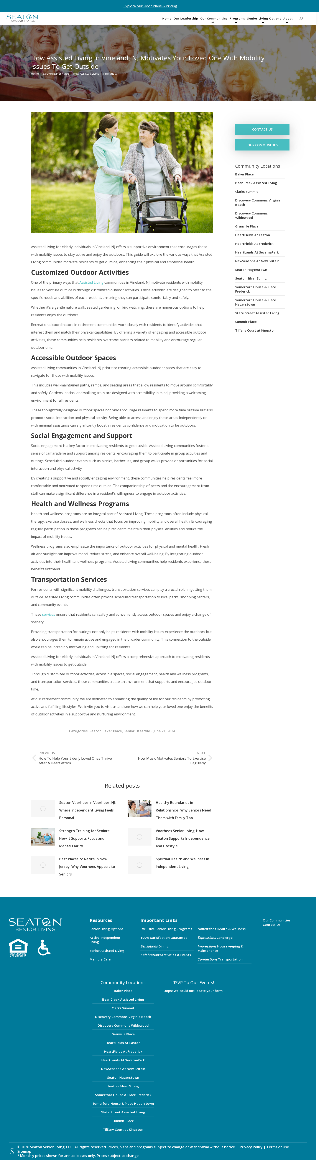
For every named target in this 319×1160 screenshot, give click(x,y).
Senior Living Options (106, 929)
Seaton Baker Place (105, 731)
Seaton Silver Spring (251, 278)
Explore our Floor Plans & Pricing (150, 6)
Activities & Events (165, 955)
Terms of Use (278, 1147)
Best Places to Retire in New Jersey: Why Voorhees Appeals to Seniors (87, 867)
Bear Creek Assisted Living (256, 183)
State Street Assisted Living (257, 313)
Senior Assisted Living (107, 950)
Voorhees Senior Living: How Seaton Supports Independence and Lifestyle (183, 838)
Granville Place (246, 226)
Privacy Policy (251, 1147)
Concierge (215, 937)
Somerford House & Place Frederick (255, 289)
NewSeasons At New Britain (257, 261)
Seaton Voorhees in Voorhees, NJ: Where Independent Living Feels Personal (87, 810)
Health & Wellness (221, 929)
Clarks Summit (246, 191)
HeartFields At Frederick (254, 243)
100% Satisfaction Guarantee (163, 937)
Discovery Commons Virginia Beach (258, 202)
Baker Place (244, 174)
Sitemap (24, 1151)
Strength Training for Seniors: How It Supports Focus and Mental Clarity (84, 838)
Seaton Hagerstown (251, 269)
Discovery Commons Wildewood (251, 215)
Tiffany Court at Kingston (255, 330)
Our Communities (277, 920)
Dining (154, 946)
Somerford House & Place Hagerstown (255, 302)
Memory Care (100, 959)
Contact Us (272, 924)
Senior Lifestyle (137, 731)
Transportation (220, 959)
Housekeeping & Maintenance (220, 948)
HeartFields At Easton (252, 235)
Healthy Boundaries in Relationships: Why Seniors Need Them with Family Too (183, 810)
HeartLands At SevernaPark (257, 252)
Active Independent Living (105, 939)
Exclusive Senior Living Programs (166, 929)
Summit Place (246, 321)
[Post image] (43, 808)
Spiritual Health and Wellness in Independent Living (182, 863)
